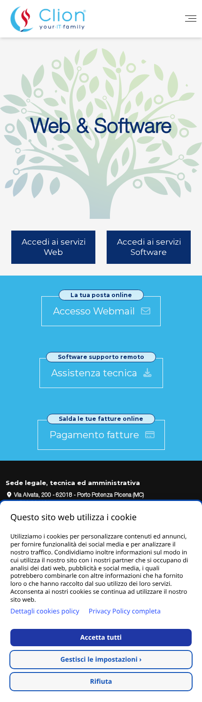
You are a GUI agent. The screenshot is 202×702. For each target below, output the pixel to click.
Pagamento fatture (95, 435)
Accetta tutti (101, 637)
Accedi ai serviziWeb (53, 247)
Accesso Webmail (95, 311)
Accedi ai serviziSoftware (149, 247)
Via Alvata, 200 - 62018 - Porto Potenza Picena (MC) (78, 495)
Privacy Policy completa (125, 611)
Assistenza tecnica (95, 373)
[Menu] (190, 18)
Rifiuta (101, 681)
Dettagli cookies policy (44, 611)
